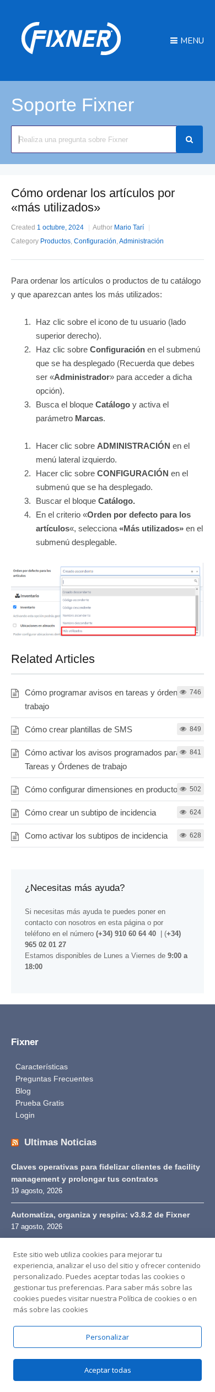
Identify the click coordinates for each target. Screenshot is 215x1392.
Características (41, 1066)
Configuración (95, 241)
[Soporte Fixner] (71, 60)
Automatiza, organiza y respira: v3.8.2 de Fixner (100, 1214)
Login (25, 1115)
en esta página (121, 922)
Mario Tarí (129, 227)
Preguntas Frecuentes (54, 1078)
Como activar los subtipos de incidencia (96, 835)
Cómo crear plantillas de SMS (78, 729)
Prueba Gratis (39, 1103)
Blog (23, 1090)
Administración (141, 241)
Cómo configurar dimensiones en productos (103, 789)
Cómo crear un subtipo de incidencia (90, 812)
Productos (55, 241)
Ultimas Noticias (60, 1142)
